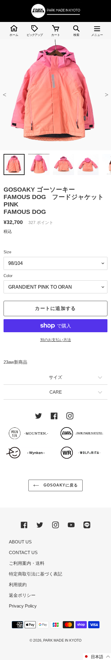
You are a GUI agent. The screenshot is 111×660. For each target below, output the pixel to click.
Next (106, 94)
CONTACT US (23, 552)
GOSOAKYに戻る (60, 485)
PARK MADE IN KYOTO (62, 640)
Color (8, 275)
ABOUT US (20, 541)
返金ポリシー (22, 595)
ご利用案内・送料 (26, 563)
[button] (97, 656)
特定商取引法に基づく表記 (35, 573)
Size (7, 252)
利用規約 (18, 584)
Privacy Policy (23, 605)
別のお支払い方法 (55, 340)
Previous (4, 94)
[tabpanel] (55, 94)
